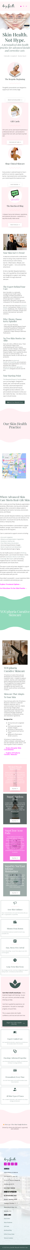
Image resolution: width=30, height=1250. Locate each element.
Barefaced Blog (8, 1230)
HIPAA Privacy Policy (9, 1234)
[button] (23, 6)
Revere (15, 557)
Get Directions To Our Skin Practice (13, 588)
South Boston (21, 557)
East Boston (9, 557)
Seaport (11, 559)
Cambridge (3, 559)
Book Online (7, 1218)
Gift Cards (6, 1226)
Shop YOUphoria (8, 1222)
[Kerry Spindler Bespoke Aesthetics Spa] (8, 6)
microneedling (12, 362)
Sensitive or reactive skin (8, 541)
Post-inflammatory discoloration (10, 543)
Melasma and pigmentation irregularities (12, 539)
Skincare (13, 754)
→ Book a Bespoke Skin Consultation (12, 749)
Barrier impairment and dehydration (11, 547)
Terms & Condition (8, 1238)
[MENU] (26, 6)
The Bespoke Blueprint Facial (12, 379)
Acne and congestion (7, 537)
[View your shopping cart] (21, 6)
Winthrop (23, 553)
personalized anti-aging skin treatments (12, 368)
